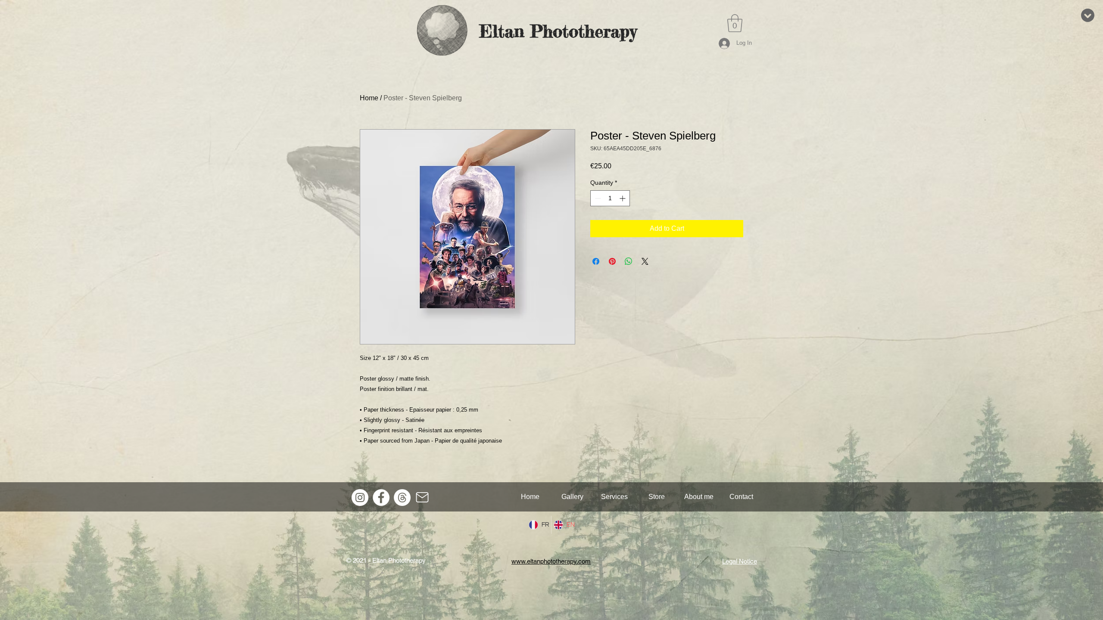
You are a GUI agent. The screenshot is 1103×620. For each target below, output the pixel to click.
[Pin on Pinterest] (612, 261)
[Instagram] (360, 497)
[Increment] (623, 198)
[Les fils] (402, 497)
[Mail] (422, 497)
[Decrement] (597, 198)
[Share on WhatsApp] (628, 261)
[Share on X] (645, 261)
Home (369, 98)
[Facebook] (381, 497)
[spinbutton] (610, 198)
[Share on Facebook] (596, 261)
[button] (734, 23)
